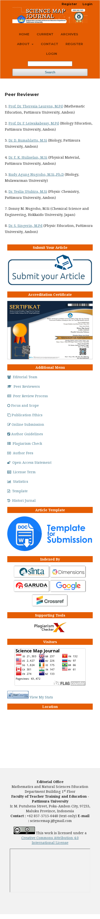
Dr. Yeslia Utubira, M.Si (27, 191)
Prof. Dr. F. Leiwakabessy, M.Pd (33, 123)
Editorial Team (25, 377)
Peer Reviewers (27, 386)
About (24, 44)
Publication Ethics (27, 415)
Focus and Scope (25, 405)
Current (45, 34)
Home (24, 34)
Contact (49, 44)
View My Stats (41, 697)
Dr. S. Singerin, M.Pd (25, 225)
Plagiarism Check (27, 443)
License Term (24, 472)
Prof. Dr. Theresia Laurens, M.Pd (35, 106)
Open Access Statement (31, 462)
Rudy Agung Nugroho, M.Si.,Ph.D (36, 174)
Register (74, 44)
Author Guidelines (27, 434)
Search (50, 72)
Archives (69, 34)
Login (51, 54)
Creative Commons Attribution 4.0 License (50, 840)
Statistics (20, 481)
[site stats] (18, 697)
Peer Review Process (30, 396)
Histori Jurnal (24, 500)
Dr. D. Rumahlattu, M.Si (27, 140)
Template (20, 491)
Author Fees (23, 453)
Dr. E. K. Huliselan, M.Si (27, 157)
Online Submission (28, 424)
